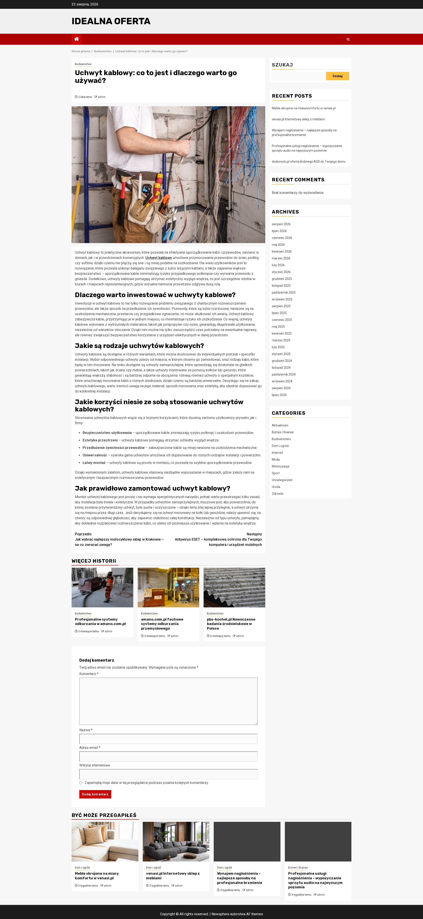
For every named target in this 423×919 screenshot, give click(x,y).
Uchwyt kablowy (158, 258)
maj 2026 (278, 244)
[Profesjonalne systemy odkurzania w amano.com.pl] (102, 587)
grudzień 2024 (282, 360)
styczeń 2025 (281, 353)
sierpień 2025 (281, 306)
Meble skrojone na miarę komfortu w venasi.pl (304, 108)
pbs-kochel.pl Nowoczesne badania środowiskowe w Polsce (231, 624)
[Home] (76, 39)
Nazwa (85, 730)
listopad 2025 (281, 285)
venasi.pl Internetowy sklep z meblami (298, 119)
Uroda (276, 486)
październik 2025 (284, 292)
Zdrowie (277, 493)
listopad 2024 (281, 367)
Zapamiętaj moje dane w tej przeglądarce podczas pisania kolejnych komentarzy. (147, 783)
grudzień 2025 (282, 278)
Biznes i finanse (283, 432)
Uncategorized (282, 480)
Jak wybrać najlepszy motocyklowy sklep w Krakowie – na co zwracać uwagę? (119, 539)
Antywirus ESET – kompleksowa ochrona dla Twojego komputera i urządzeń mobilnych (218, 539)
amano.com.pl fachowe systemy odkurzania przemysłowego (162, 624)
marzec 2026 (281, 258)
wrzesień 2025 (282, 299)
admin (102, 97)
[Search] (348, 39)
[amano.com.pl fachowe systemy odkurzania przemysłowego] (168, 587)
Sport (276, 473)
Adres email (89, 748)
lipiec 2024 (279, 394)
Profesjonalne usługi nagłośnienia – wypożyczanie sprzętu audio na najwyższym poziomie (315, 880)
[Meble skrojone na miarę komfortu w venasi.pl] (105, 841)
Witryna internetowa (94, 765)
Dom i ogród (280, 445)
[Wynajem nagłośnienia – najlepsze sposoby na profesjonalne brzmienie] (247, 841)
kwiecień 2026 (282, 251)
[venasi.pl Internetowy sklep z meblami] (176, 841)
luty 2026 (278, 265)
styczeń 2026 (281, 271)
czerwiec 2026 (282, 237)
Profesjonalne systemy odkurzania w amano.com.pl (100, 621)
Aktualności (280, 425)
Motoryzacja (280, 466)
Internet (277, 452)
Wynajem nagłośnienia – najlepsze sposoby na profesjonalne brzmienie (239, 878)
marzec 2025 (281, 340)
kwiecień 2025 (282, 333)
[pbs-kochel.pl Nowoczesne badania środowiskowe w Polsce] (234, 587)
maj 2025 (278, 326)
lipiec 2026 (279, 231)
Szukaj (282, 65)
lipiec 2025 (279, 312)
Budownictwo (83, 64)
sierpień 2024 (281, 388)
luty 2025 (278, 347)
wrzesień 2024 (282, 381)
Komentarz (88, 674)
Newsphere (220, 914)
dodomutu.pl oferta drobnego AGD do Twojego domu (309, 161)
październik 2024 (284, 374)
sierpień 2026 (281, 224)
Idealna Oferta (111, 21)
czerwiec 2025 (282, 319)
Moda (276, 459)
